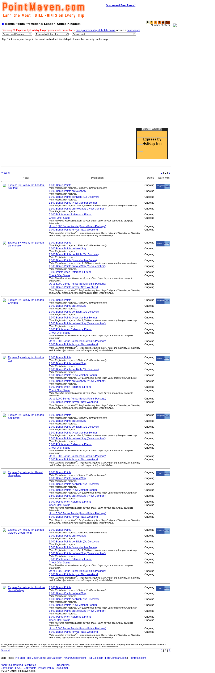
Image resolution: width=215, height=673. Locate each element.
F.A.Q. (18, 667)
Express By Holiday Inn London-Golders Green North (26, 531)
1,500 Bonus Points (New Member (73, 202)
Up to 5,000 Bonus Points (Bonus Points (77, 226)
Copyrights (30, 667)
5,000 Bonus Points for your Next (73, 229)
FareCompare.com (116, 657)
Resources (63, 665)
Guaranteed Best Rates (22, 665)
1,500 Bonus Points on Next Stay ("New (77, 208)
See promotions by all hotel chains (95, 30)
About (4, 665)
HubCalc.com (95, 657)
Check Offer (59, 217)
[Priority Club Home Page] (163, 188)
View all (5, 172)
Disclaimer (62, 667)
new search (133, 30)
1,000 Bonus (60, 185)
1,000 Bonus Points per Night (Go (74, 196)
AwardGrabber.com (75, 657)
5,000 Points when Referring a (70, 214)
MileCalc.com (54, 657)
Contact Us (7, 667)
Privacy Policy (46, 667)
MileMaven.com (36, 657)
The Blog (19, 657)
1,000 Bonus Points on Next (67, 191)
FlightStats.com (137, 657)
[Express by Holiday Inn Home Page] (4, 186)
